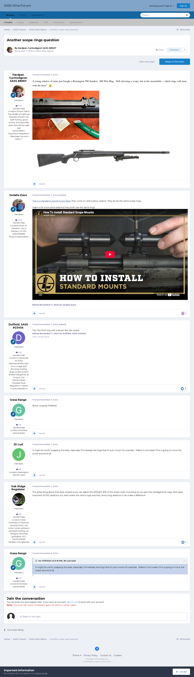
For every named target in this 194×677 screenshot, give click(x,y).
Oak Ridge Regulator (18, 488)
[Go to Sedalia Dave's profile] (18, 205)
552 (19, 514)
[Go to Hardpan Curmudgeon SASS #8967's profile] (10, 50)
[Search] (187, 15)
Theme (76, 655)
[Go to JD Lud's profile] (18, 454)
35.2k (19, 220)
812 (19, 469)
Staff (45, 22)
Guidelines (33, 22)
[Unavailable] (103, 158)
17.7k (19, 106)
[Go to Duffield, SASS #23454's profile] (18, 337)
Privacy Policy (91, 655)
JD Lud (18, 444)
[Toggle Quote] (36, 561)
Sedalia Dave (18, 195)
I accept (182, 671)
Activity (22, 15)
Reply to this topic (174, 61)
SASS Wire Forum (17, 6)
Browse (10, 15)
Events (20, 22)
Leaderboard (76, 22)
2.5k (20, 352)
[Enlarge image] (65, 115)
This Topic (176, 15)
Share (160, 50)
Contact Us (105, 655)
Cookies (118, 655)
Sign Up (183, 6)
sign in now (72, 602)
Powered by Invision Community (97, 661)
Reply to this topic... (32, 616)
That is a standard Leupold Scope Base (51, 201)
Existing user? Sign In (161, 6)
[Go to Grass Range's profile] (18, 410)
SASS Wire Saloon (45, 51)
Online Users (58, 22)
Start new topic (147, 61)
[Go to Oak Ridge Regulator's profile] (18, 499)
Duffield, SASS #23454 (18, 326)
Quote (42, 184)
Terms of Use (41, 673)
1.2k (19, 425)
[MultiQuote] (34, 184)
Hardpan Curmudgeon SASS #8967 (37, 48)
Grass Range (18, 399)
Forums (8, 22)
